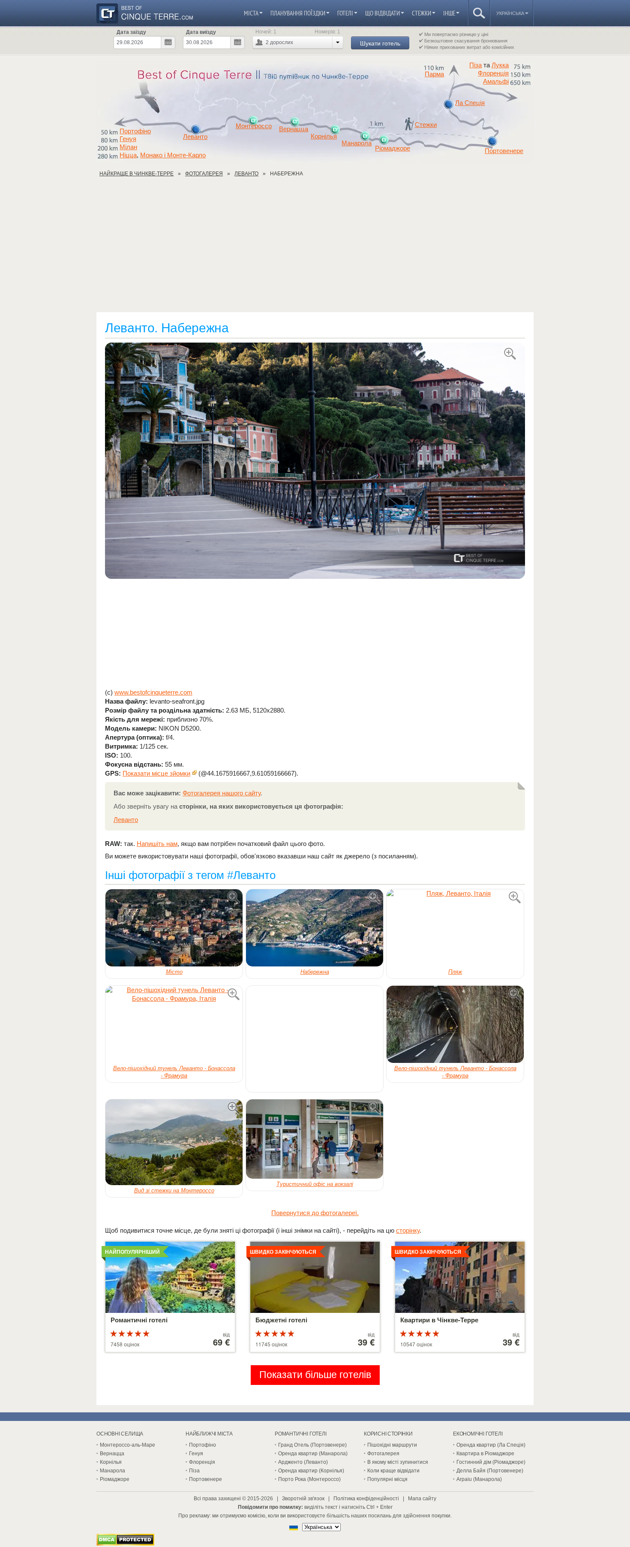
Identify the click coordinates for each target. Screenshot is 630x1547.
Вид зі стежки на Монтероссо (174, 1190)
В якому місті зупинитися (397, 1462)
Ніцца (128, 155)
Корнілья (324, 136)
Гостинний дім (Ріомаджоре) (490, 1462)
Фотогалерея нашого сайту (222, 793)
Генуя (128, 138)
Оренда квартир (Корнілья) (311, 1471)
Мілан (128, 147)
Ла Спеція (470, 102)
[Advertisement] (315, 248)
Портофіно (135, 131)
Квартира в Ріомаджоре (485, 1454)
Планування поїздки (297, 13)
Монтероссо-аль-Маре (127, 1445)
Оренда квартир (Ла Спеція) (490, 1445)
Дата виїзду (201, 32)
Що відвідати (382, 13)
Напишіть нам (157, 843)
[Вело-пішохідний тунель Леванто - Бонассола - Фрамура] (174, 1024)
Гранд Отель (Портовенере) (312, 1445)
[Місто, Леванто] (174, 927)
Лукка (500, 65)
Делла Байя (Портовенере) (489, 1471)
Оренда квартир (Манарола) (313, 1454)
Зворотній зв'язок (303, 1499)
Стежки (421, 13)
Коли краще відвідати (393, 1471)
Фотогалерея (383, 1454)
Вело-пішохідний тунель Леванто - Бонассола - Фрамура (174, 1072)
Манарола (357, 143)
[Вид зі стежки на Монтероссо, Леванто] (174, 1142)
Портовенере (504, 150)
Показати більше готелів (315, 1374)
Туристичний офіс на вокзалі (314, 1184)
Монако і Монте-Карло (173, 155)
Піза (475, 65)
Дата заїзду (131, 32)
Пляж (455, 972)
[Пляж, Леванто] (455, 927)
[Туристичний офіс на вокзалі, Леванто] (314, 1139)
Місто (174, 972)
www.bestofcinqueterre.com (153, 692)
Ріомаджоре (392, 148)
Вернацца (293, 129)
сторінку (408, 1230)
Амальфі (496, 81)
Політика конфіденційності (366, 1499)
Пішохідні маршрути (392, 1445)
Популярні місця (387, 1479)
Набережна (314, 972)
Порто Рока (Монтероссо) (309, 1479)
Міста (251, 13)
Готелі (345, 13)
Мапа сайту (422, 1499)
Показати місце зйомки (156, 773)
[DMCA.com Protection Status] (125, 1543)
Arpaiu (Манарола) (479, 1479)
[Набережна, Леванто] (315, 461)
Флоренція (493, 73)
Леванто (195, 136)
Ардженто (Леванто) (303, 1462)
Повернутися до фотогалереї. (315, 1212)
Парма (434, 74)
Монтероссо (254, 126)
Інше (449, 13)
